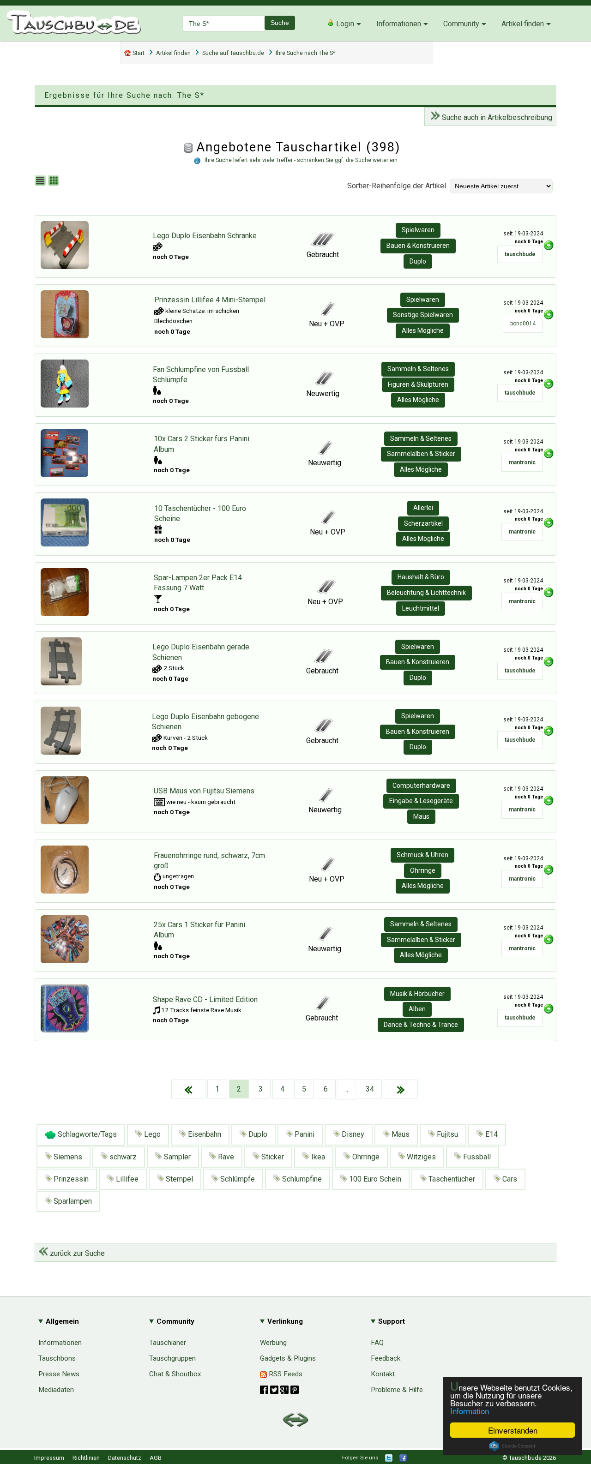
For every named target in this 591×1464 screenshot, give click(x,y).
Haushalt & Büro (421, 577)
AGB (156, 1457)
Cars (509, 1179)
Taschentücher (451, 1179)
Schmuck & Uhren (422, 854)
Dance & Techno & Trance (421, 1024)
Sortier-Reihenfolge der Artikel (396, 185)
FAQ (377, 1342)
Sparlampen (72, 1201)
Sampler (176, 1156)
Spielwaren (418, 230)
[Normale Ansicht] (41, 181)
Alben (417, 1009)
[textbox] (223, 23)
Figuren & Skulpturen (418, 384)
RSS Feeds (284, 1374)
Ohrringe (422, 870)
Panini (303, 1134)
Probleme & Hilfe (397, 1390)
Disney (352, 1134)
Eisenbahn (203, 1134)
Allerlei (423, 507)
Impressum (49, 1457)
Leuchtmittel (420, 608)
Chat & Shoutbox (175, 1374)
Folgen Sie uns (360, 1457)
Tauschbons (57, 1358)
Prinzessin (70, 1179)
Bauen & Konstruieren (418, 245)
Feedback (385, 1358)
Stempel (178, 1179)
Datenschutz (124, 1457)
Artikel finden (522, 23)
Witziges (420, 1156)
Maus (421, 816)
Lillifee (126, 1179)
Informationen (398, 23)
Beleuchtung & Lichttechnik (426, 592)
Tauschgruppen (172, 1358)
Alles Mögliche (423, 330)
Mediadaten (56, 1390)
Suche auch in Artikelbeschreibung (496, 117)
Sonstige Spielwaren (423, 314)
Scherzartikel (423, 523)
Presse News (58, 1374)
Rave (225, 1156)
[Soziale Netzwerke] (279, 1390)
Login (344, 23)
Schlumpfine (301, 1179)
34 (370, 1089)
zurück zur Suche (76, 1253)
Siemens (67, 1156)
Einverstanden (512, 1430)
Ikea (317, 1156)
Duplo (418, 261)
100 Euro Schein (374, 1179)
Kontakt (383, 1374)
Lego (151, 1134)
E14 (490, 1134)
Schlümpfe (236, 1179)
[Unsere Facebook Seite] (403, 1459)
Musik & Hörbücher (417, 993)
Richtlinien (86, 1457)
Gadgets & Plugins (288, 1358)
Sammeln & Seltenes (418, 368)
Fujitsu (446, 1134)
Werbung (273, 1342)
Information (469, 1410)
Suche (280, 22)
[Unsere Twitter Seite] (388, 1459)
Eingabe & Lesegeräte (421, 800)
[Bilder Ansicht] (54, 181)
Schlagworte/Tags (86, 1134)
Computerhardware (421, 785)
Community (461, 23)
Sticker (271, 1156)
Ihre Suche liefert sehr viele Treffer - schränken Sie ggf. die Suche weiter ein (301, 160)
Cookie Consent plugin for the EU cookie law (512, 1446)
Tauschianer (167, 1342)
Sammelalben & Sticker (421, 453)
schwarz (122, 1156)
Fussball (476, 1156)
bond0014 (523, 323)
